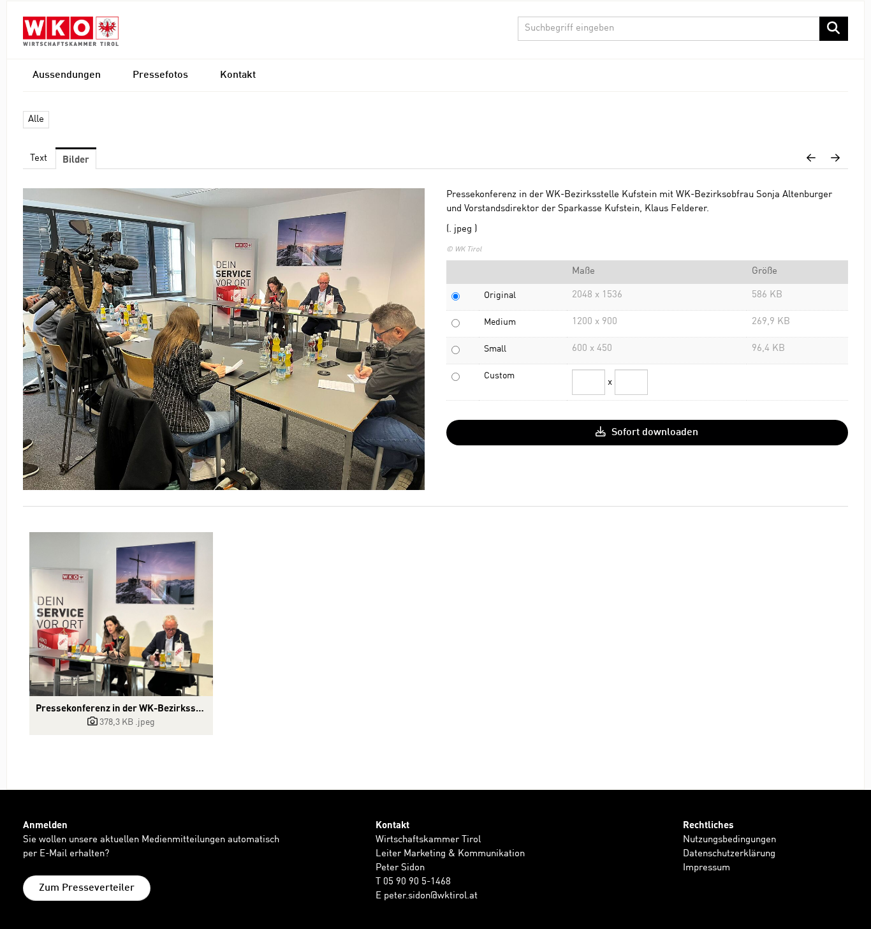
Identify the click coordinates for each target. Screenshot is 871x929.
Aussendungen (67, 75)
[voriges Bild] (811, 159)
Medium (500, 322)
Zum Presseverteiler (87, 888)
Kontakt (238, 75)
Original (500, 295)
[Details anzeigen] (121, 614)
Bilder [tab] (75, 158)
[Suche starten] (833, 29)
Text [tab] (38, 158)
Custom (499, 375)
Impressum (706, 868)
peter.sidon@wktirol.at (431, 896)
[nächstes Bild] (835, 159)
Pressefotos (160, 75)
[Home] (71, 31)
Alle (36, 119)
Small (495, 349)
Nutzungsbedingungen (729, 840)
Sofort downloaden (653, 432)
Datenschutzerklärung (729, 854)
